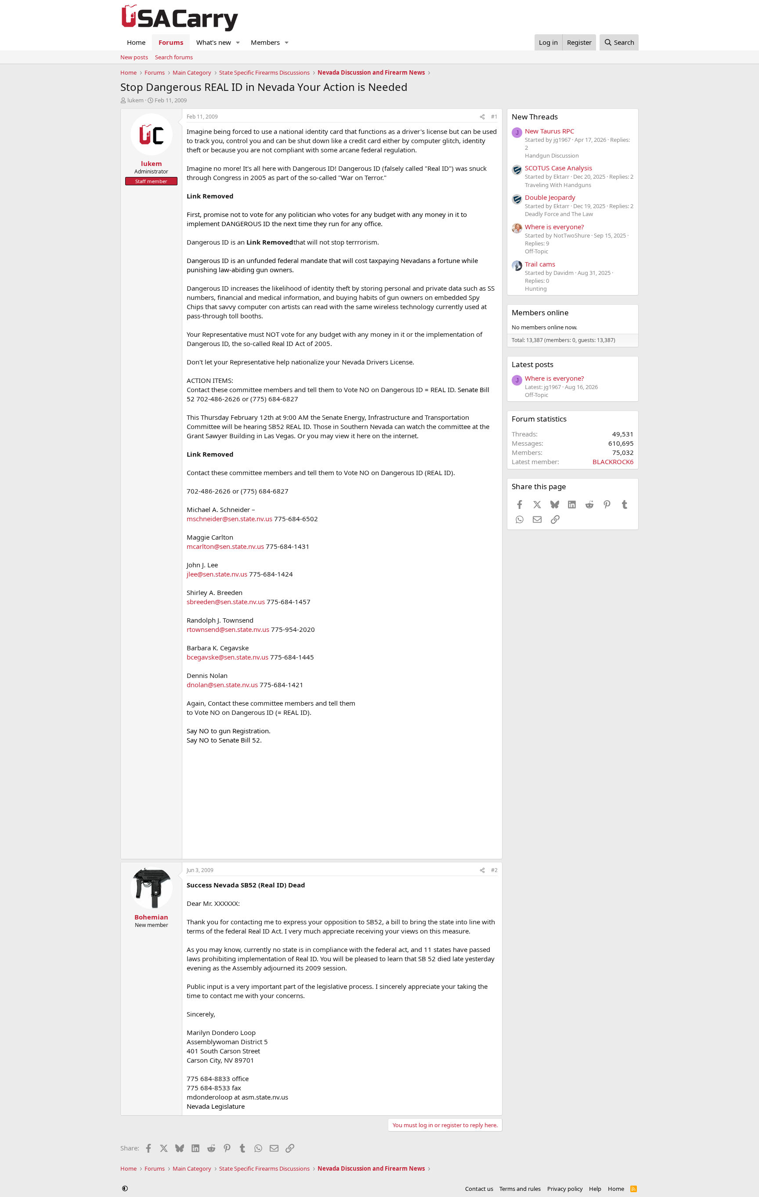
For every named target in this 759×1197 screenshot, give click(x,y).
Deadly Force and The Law (559, 214)
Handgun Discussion (552, 155)
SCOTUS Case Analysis (558, 167)
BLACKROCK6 (613, 461)
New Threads (535, 117)
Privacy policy (565, 1189)
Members (265, 42)
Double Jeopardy (550, 197)
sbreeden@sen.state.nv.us (226, 601)
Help (595, 1189)
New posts (134, 57)
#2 (494, 870)
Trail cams (540, 264)
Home (136, 42)
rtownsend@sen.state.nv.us (228, 629)
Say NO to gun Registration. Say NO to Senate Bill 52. (229, 735)
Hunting (536, 288)
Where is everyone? (554, 226)
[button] (238, 42)
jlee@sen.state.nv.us (217, 574)
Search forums (174, 57)
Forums (171, 42)
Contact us (479, 1189)
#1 (494, 116)
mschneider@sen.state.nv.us (229, 518)
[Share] (482, 117)
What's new (213, 42)
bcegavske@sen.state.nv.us (227, 657)
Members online (540, 312)
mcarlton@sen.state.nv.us (225, 546)
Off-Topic (536, 251)
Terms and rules (520, 1189)
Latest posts (532, 364)
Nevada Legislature (216, 1106)
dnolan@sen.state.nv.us (222, 684)
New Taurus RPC (549, 130)
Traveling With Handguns (558, 185)
